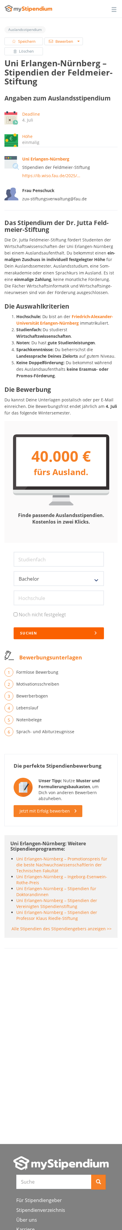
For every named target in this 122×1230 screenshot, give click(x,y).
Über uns (26, 1220)
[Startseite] (61, 1163)
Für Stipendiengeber (39, 1200)
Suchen (28, 633)
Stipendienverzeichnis (40, 1210)
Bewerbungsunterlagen (50, 657)
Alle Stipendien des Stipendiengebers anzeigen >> (62, 928)
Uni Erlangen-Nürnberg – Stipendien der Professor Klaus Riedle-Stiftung (56, 915)
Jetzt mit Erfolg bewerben (45, 811)
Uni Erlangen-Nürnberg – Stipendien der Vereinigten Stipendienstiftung (56, 903)
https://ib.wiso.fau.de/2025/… (51, 175)
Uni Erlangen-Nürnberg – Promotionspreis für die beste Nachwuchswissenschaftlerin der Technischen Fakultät (61, 865)
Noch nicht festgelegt (42, 614)
